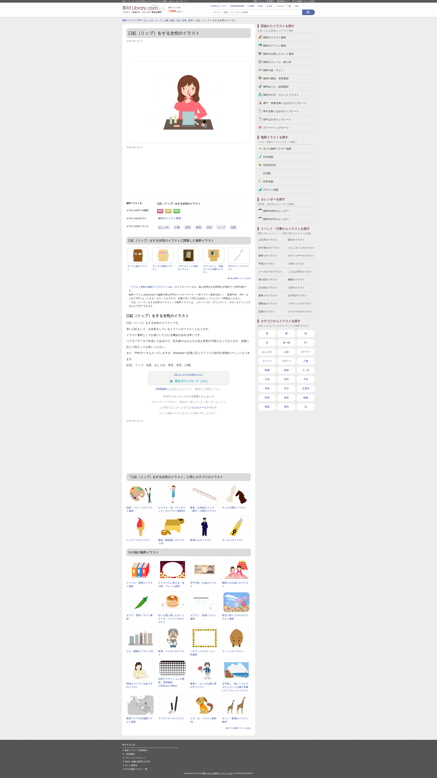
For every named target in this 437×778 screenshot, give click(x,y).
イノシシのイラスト (233, 651)
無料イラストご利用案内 (263, 1)
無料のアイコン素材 (274, 45)
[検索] (308, 12)
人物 (166, 20)
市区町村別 (269, 165)
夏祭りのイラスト (268, 295)
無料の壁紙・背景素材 (276, 78)
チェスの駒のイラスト (234, 507)
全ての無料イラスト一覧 (136, 769)
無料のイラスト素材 (169, 218)
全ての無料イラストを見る (303, 1)
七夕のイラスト (296, 287)
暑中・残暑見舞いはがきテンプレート (285, 103)
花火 (297, 6)
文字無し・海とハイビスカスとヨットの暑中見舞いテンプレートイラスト (235, 687)
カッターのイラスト (233, 540)
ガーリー (306, 351)
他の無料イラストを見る (240, 278)
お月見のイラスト (297, 295)
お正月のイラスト (268, 239)
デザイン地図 (270, 189)
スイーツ (267, 361)
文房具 (305, 388)
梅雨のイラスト (296, 279)
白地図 (251, 6)
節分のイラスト (296, 239)
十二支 (305, 370)
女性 (184, 20)
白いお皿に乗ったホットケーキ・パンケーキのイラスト (171, 618)
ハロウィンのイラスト (300, 303)
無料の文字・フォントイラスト (281, 94)
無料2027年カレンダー (276, 219)
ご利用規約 (160, 389)
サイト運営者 (131, 765)
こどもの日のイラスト (300, 271)
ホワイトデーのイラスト (301, 255)
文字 (286, 388)
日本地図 (268, 156)
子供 (305, 379)
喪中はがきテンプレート (277, 119)
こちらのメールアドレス (203, 407)
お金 (286, 351)
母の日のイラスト (268, 279)
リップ (158, 20)
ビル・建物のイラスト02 (139, 651)
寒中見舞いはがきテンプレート (281, 111)
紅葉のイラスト (266, 311)
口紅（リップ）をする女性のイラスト (188, 374)
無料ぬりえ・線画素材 (276, 86)
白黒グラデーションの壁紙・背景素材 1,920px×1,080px (171, 682)
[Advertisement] (188, 50)
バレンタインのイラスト (301, 247)
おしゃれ (149, 20)
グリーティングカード (276, 127)
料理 (267, 397)
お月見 (269, 6)
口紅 (178, 20)
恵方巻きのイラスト (269, 247)
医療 (286, 370)
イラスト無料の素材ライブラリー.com (151, 286)
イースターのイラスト (270, 271)
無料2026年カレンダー (276, 210)
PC (305, 342)
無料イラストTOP (131, 20)
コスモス (280, 6)
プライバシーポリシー (135, 758)
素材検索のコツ (283, 1)
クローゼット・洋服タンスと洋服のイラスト (213, 269)
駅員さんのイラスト (201, 540)
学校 (267, 388)
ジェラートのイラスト (138, 540)
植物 (305, 397)
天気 (267, 379)
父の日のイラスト (268, 287)
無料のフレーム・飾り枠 (277, 62)
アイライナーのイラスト (171, 718)
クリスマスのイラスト (300, 311)
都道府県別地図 (237, 6)
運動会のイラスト (268, 303)
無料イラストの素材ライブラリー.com (217, 773)
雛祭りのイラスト (268, 255)
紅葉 (260, 6)
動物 (267, 370)
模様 (267, 406)
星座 (286, 397)
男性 (286, 406)
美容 (190, 20)
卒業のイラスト (266, 263)
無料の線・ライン (273, 70)
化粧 (172, 20)
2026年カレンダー (219, 6)
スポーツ (286, 361)
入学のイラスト (296, 263)
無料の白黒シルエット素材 (278, 53)
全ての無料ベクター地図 (277, 148)
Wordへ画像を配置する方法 (137, 761)
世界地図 (268, 181)
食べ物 (286, 342)
